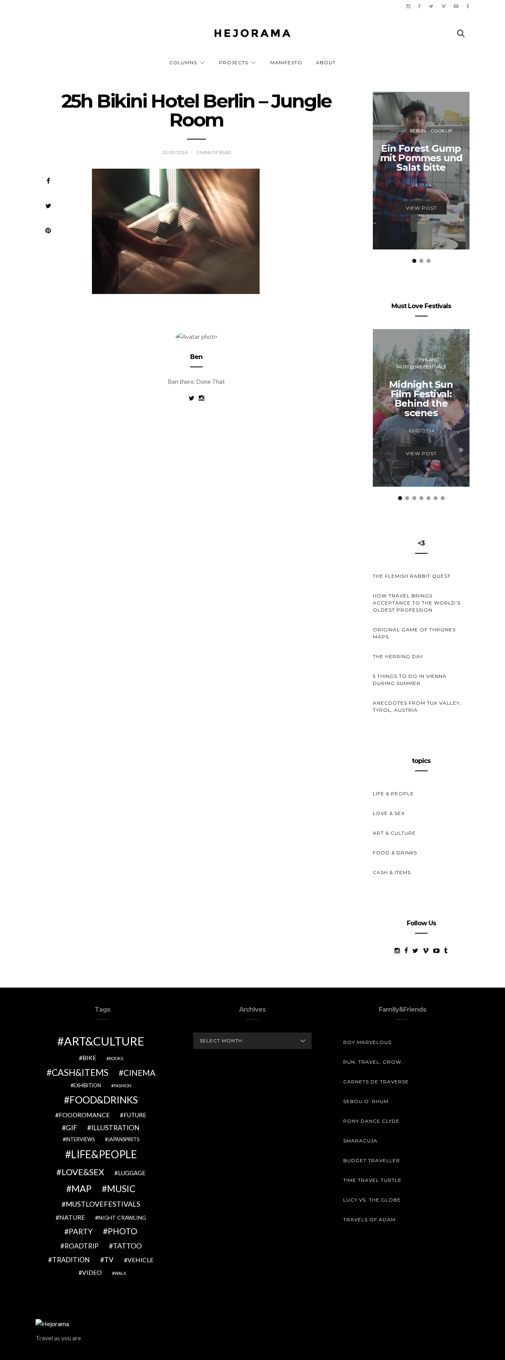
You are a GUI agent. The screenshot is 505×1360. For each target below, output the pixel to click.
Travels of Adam (369, 1219)
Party (81, 1231)
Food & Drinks (395, 853)
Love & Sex (389, 813)
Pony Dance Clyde (371, 1121)
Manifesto (286, 62)
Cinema (139, 1072)
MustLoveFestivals (102, 1204)
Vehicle (140, 1259)
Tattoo (127, 1245)
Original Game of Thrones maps (414, 633)
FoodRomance (84, 1114)
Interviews (80, 1139)
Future (134, 1114)
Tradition (71, 1260)
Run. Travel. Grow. (373, 1062)
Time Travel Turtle (372, 1180)
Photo (122, 1231)
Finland (429, 360)
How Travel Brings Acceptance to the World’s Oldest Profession (416, 603)
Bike (89, 1057)
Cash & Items (392, 872)
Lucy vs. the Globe (372, 1200)
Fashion (122, 1085)
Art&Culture (104, 1041)
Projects (233, 62)
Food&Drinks (103, 1099)
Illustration (115, 1128)
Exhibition (87, 1085)
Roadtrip (81, 1246)
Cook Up (441, 131)
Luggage (132, 1172)
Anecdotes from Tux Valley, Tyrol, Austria (417, 706)
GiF (71, 1128)
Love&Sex (83, 1172)
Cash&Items (80, 1072)
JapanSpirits (123, 1139)
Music (121, 1188)
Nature (72, 1217)
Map (81, 1188)
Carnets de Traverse (376, 1082)
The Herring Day (398, 656)
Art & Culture (394, 833)
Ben (196, 357)
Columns (183, 62)
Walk (120, 1273)
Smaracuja (360, 1141)
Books (116, 1058)
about (326, 62)
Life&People (104, 1154)
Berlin (418, 131)
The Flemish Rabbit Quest (412, 576)
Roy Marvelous (367, 1042)
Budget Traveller (371, 1160)
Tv (109, 1260)
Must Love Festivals (421, 367)
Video (92, 1272)
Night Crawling (122, 1217)
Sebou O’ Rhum (366, 1101)
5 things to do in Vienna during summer (410, 679)
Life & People (393, 793)
